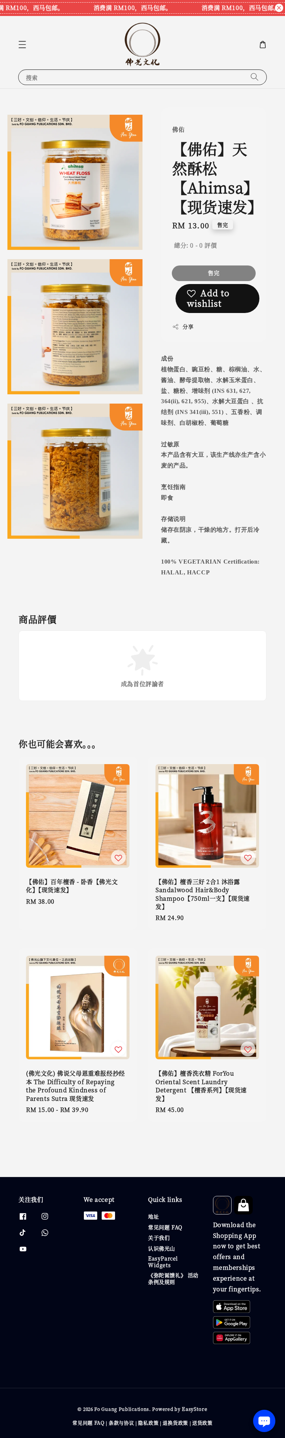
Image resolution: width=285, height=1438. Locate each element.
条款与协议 (121, 1422)
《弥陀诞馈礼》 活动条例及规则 (173, 1278)
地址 (153, 1216)
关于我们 (159, 1237)
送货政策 (202, 1422)
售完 (214, 273)
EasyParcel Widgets (163, 1262)
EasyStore (194, 1408)
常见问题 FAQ (165, 1227)
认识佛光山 (161, 1248)
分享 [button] (188, 326)
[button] (22, 44)
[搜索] (254, 77)
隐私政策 (148, 1422)
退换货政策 (175, 1422)
